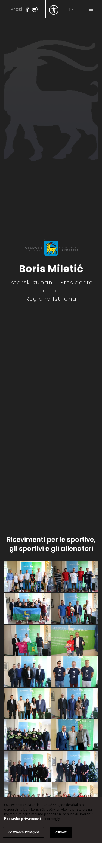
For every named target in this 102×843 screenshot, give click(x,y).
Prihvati (60, 832)
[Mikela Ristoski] (74, 640)
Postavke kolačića (23, 832)
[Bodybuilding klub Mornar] (27, 703)
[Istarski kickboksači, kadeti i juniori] (27, 766)
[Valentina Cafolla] (74, 703)
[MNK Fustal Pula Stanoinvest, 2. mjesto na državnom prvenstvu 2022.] (27, 608)
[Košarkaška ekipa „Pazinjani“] (27, 577)
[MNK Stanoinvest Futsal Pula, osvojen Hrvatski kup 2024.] (27, 735)
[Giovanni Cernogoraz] (74, 735)
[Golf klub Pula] (27, 672)
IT (68, 9)
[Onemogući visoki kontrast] (54, 9)
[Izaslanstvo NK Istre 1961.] (27, 640)
